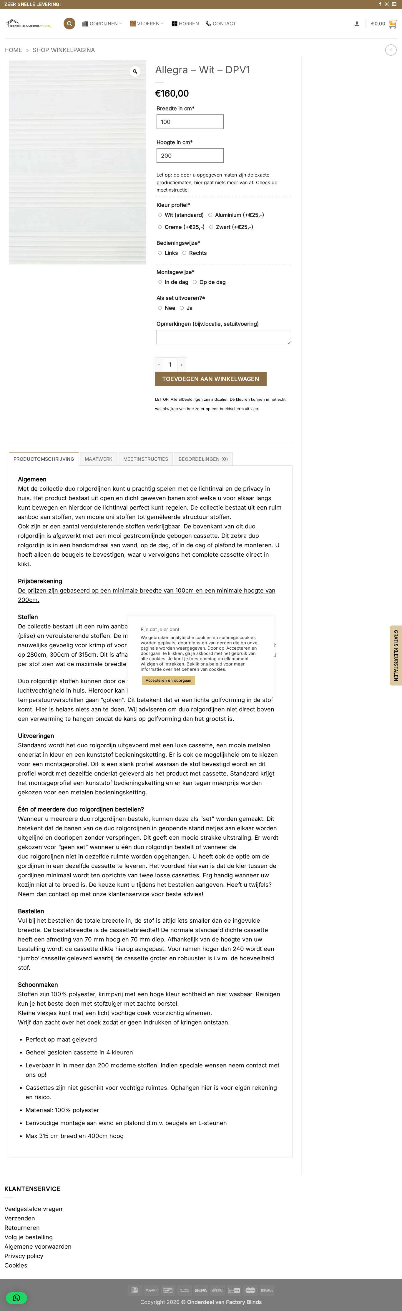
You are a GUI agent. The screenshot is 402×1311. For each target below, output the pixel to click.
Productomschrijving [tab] (44, 459)
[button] (69, 23)
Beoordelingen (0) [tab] (203, 459)
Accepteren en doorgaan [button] (168, 680)
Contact (224, 23)
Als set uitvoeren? (181, 298)
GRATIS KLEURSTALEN (396, 655)
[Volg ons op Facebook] (380, 4)
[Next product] (391, 50)
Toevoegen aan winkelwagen (211, 378)
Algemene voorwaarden (38, 1246)
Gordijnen (104, 23)
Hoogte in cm (175, 142)
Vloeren (148, 23)
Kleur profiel (173, 205)
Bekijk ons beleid (204, 664)
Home (13, 50)
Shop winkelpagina (64, 50)
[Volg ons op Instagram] (387, 4)
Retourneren (22, 1227)
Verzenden (19, 1218)
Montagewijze (176, 272)
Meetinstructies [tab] (145, 459)
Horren (189, 23)
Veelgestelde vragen (33, 1208)
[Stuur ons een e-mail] (394, 4)
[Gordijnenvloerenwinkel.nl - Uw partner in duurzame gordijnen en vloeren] (29, 23)
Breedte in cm (176, 108)
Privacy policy (23, 1256)
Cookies (15, 1265)
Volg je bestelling (28, 1237)
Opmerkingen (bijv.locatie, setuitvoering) (208, 324)
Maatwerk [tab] (99, 459)
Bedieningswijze (178, 243)
